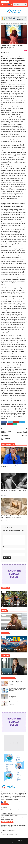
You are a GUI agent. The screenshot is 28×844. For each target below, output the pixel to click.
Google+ (17, 422)
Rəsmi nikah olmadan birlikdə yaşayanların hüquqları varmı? (13, 672)
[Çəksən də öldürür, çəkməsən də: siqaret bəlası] (14, 481)
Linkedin (23, 422)
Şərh (4, 533)
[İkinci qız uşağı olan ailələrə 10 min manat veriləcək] (4, 696)
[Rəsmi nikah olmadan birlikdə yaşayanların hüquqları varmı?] (14, 666)
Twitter (11, 422)
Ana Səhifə (3, 23)
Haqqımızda (13, 841)
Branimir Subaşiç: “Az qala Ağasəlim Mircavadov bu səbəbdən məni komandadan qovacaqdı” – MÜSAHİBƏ (13, 604)
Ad (3, 546)
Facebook (5, 422)
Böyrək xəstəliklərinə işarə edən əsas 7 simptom (22, 433)
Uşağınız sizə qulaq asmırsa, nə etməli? (9, 815)
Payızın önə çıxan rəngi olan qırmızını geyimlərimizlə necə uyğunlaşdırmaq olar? (6, 435)
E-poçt (4, 551)
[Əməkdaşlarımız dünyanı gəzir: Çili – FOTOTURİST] (14, 644)
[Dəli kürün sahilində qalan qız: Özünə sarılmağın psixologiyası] (14, 455)
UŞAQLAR (8, 23)
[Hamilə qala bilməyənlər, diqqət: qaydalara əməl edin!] (4, 683)
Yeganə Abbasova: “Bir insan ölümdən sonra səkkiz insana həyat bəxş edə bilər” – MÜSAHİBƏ (13, 627)
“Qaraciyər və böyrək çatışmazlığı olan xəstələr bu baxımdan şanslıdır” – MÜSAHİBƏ (17, 689)
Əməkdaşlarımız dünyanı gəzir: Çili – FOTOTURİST (11, 650)
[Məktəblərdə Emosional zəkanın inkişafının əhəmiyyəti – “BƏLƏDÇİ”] (4, 703)
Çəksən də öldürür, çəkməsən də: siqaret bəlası (13, 490)
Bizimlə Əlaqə (20, 841)
